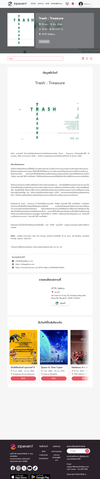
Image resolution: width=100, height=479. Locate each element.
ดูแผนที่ (62, 303)
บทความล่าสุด (56, 451)
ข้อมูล (11, 58)
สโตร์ (47, 3)
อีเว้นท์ (33, 3)
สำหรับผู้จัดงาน (56, 3)
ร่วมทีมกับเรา (43, 458)
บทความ (41, 3)
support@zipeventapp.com (78, 466)
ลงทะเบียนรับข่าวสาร (76, 446)
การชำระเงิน (43, 455)
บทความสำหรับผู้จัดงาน (56, 457)
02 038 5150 (83, 469)
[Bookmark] (87, 58)
